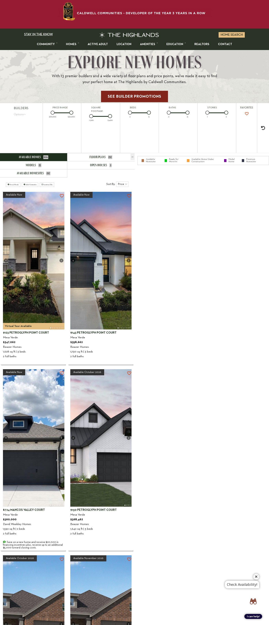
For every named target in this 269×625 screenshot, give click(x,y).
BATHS (172, 108)
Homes (71, 44)
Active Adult (98, 44)
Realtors (201, 44)
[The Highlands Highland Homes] (129, 35)
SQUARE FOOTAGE (97, 109)
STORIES (212, 108)
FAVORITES (246, 108)
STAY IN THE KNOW (38, 34)
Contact (225, 44)
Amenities (147, 44)
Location (124, 44)
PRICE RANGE (60, 108)
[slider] (53, 113)
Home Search (232, 34)
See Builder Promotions (134, 96)
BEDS (133, 108)
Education (174, 44)
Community (46, 44)
